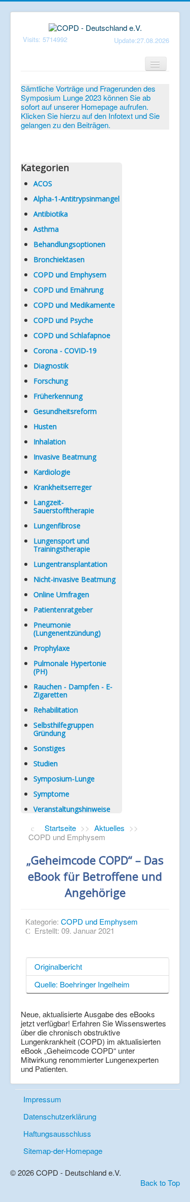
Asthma (46, 229)
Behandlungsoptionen (69, 244)
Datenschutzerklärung (59, 1116)
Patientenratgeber (63, 609)
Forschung (50, 381)
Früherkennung (58, 396)
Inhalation (49, 441)
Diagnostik (50, 365)
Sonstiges (49, 748)
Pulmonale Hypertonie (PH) (69, 667)
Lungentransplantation (70, 564)
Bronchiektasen (59, 259)
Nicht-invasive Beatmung (74, 579)
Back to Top (160, 1182)
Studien (45, 763)
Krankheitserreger (62, 487)
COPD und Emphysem (69, 274)
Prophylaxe (51, 648)
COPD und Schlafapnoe (71, 335)
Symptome (51, 794)
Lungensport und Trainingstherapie (61, 545)
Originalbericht (58, 966)
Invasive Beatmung (64, 457)
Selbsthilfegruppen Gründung (63, 729)
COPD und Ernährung (68, 290)
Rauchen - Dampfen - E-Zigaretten (72, 690)
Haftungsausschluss (57, 1133)
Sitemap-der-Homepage (62, 1150)
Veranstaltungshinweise (71, 809)
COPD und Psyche (63, 320)
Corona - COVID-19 (65, 350)
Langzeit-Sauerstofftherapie (63, 506)
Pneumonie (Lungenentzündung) (67, 629)
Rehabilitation (55, 710)
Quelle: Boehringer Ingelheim (82, 984)
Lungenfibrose (57, 525)
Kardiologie (51, 472)
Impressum (42, 1099)
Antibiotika (50, 214)
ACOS (42, 183)
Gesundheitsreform (65, 411)
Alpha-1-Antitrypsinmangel (76, 198)
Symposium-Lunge (64, 778)
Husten (45, 426)
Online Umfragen (61, 594)
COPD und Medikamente (74, 305)
